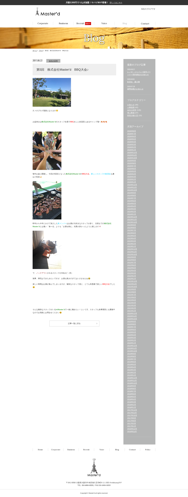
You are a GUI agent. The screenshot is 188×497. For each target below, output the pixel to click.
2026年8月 (131, 131)
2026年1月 (131, 150)
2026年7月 (131, 134)
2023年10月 (132, 222)
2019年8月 (131, 356)
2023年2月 (131, 244)
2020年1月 (131, 343)
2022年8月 (131, 260)
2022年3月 (131, 273)
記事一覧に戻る (74, 323)
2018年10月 (132, 383)
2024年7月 (131, 198)
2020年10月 (132, 319)
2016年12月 (132, 429)
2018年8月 (131, 389)
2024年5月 (131, 203)
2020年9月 (131, 321)
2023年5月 (131, 236)
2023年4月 (131, 238)
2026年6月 (131, 136)
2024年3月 (131, 209)
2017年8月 (131, 421)
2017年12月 (132, 410)
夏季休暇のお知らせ (135, 89)
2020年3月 (131, 338)
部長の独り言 (132, 115)
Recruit (83, 23)
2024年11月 (132, 187)
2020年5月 (131, 332)
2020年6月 (131, 330)
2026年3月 (131, 144)
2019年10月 (132, 351)
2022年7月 (131, 262)
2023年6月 (131, 233)
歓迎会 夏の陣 (133, 82)
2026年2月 (131, 147)
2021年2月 (131, 308)
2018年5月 (131, 397)
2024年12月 (132, 185)
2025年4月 (131, 174)
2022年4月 (131, 271)
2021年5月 (131, 300)
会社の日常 (53, 61)
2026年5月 (131, 139)
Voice (104, 23)
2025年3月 (131, 177)
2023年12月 (132, 217)
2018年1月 (131, 407)
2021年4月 (131, 303)
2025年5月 (131, 171)
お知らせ (130, 105)
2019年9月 (131, 354)
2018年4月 (131, 399)
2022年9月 (131, 257)
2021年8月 (131, 292)
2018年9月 (131, 386)
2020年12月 (132, 313)
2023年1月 (131, 246)
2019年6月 (131, 362)
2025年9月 (131, 161)
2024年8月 (131, 195)
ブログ (41, 50)
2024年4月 (131, 206)
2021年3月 (131, 305)
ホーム (35, 50)
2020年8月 (131, 324)
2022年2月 (131, 276)
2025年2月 (131, 179)
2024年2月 (131, 212)
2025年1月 (131, 182)
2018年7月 (131, 391)
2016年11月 (132, 431)
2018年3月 (131, 402)
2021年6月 (131, 297)
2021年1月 (131, 311)
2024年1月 (131, 214)
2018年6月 (131, 394)
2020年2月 (131, 340)
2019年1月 (131, 375)
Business (63, 23)
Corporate (42, 23)
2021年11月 (132, 284)
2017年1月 (131, 426)
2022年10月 (132, 254)
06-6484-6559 (87, 485)
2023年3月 (131, 241)
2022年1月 (131, 279)
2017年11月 (132, 413)
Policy (147, 449)
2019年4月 (131, 367)
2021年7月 (131, 295)
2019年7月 (131, 359)
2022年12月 (132, 249)
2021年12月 (132, 281)
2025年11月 (132, 155)
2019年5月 (131, 364)
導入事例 (130, 113)
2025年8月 (131, 163)
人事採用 (130, 107)
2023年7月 (131, 230)
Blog (125, 23)
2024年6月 (131, 201)
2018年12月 (132, 378)
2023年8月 (131, 228)
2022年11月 (132, 252)
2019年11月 (132, 348)
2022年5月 (131, 268)
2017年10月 (132, 415)
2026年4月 (131, 142)
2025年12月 (132, 152)
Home (40, 449)
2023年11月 (132, 220)
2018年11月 (132, 380)
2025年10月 (132, 158)
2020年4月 (131, 335)
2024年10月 (132, 190)
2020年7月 (131, 327)
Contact (145, 23)
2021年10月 (132, 287)
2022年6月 (131, 265)
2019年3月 (131, 370)
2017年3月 (131, 423)
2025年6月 (131, 169)
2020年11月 (132, 316)
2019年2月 (131, 372)
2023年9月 (131, 225)
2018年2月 (131, 405)
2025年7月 (131, 166)
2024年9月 (131, 193)
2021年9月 (131, 289)
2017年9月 (131, 418)
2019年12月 (132, 346)
